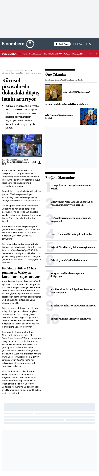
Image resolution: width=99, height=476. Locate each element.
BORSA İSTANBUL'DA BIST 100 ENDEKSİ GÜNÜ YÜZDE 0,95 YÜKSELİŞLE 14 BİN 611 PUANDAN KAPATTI (54, 54)
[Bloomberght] (18, 44)
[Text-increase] (34, 162)
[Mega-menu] (95, 44)
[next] (96, 54)
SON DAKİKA (9, 54)
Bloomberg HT (7, 71)
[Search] (90, 44)
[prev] (91, 54)
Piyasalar (19, 71)
